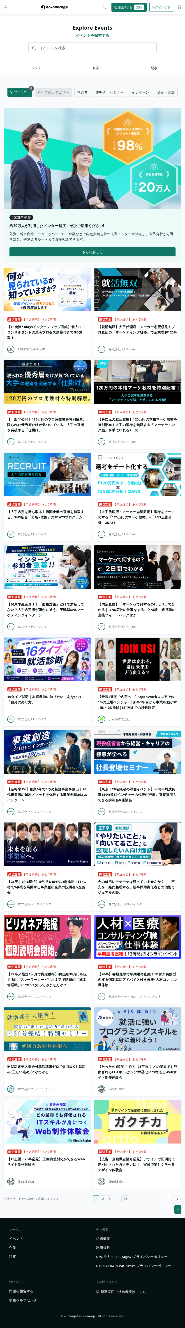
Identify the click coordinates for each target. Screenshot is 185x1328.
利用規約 (103, 1247)
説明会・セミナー (110, 92)
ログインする (161, 7)
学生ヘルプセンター (25, 1300)
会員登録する (128, 7)
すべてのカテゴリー (53, 92)
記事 (154, 68)
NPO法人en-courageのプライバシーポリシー (132, 1256)
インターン (140, 92)
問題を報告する (21, 1291)
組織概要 (103, 1238)
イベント (34, 68)
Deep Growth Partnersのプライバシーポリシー (133, 1265)
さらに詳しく (92, 252)
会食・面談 (166, 92)
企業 (95, 68)
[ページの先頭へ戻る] (177, 1209)
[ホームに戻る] (54, 8)
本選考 (82, 92)
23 (125, 1199)
